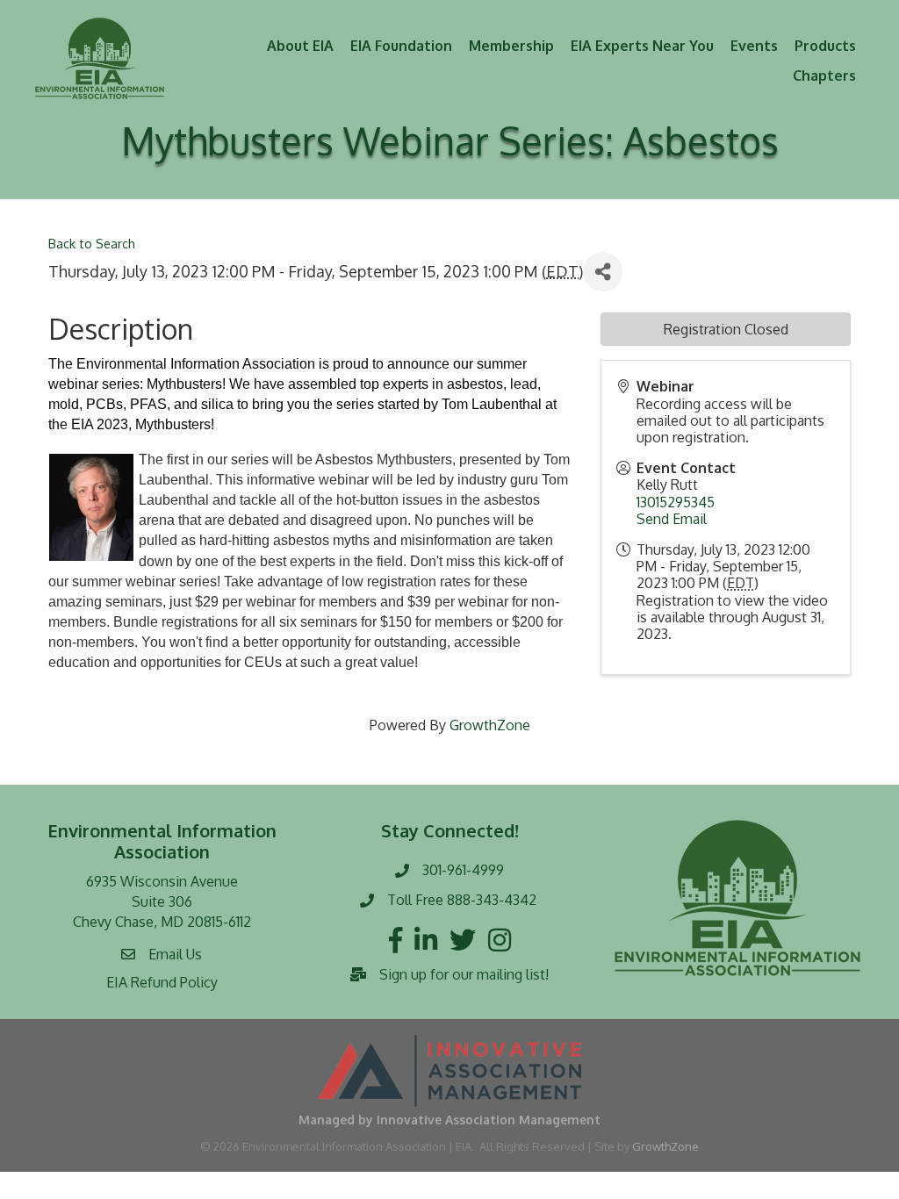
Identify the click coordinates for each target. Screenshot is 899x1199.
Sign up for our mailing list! (464, 974)
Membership (511, 45)
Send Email (671, 519)
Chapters (824, 75)
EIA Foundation (401, 45)
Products (825, 45)
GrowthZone (490, 725)
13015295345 (675, 502)
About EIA (300, 45)
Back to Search (91, 243)
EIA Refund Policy (162, 982)
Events (754, 45)
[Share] (602, 271)
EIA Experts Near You (642, 45)
